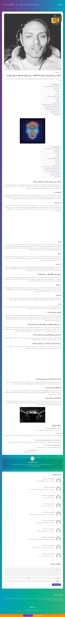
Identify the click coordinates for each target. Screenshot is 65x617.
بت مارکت (60, 4)
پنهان (51, 84)
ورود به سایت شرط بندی (28, 615)
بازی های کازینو (11, 4)
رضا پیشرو (24, 331)
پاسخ (52, 483)
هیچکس (27, 331)
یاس (30, 331)
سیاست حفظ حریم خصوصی (29, 610)
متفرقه (6, 4)
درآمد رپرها (53, 382)
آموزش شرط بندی (27, 4)
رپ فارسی (44, 78)
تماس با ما (37, 610)
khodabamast (32, 462)
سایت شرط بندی (35, 4)
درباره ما (35, 610)
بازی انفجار (21, 4)
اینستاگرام (46, 390)
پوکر (17, 4)
